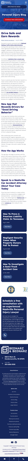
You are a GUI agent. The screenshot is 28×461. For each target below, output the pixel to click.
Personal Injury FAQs (14, 429)
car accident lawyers (12, 92)
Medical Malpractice (14, 432)
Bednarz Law (20, 197)
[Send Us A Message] (4, 459)
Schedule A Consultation (14, 394)
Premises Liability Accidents (14, 424)
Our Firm (14, 391)
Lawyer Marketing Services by (12, 453)
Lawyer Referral (14, 405)
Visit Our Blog (14, 399)
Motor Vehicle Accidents (7, 40)
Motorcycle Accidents (14, 418)
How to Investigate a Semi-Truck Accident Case (13, 267)
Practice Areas (14, 402)
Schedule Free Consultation (14, 19)
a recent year (20, 59)
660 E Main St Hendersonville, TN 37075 (14, 358)
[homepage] (14, 350)
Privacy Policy (21, 449)
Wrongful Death (14, 434)
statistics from (12, 59)
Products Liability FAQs (14, 426)
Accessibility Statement (8, 451)
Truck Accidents (14, 416)
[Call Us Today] (23, 459)
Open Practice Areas (14, 6)
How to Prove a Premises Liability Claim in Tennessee (13, 216)
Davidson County (13, 381)
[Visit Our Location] (14, 459)
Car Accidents (14, 413)
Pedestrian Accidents (14, 421)
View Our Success (14, 397)
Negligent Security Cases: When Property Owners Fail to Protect (13, 242)
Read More (7, 226)
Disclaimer (15, 449)
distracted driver (17, 125)
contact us (8, 203)
